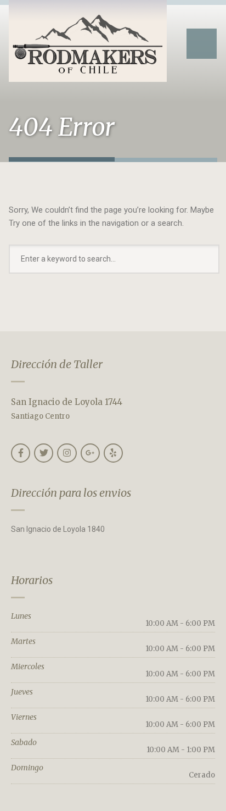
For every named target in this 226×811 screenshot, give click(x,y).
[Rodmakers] (88, 41)
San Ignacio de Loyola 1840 (58, 529)
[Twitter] (43, 453)
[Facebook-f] (20, 453)
